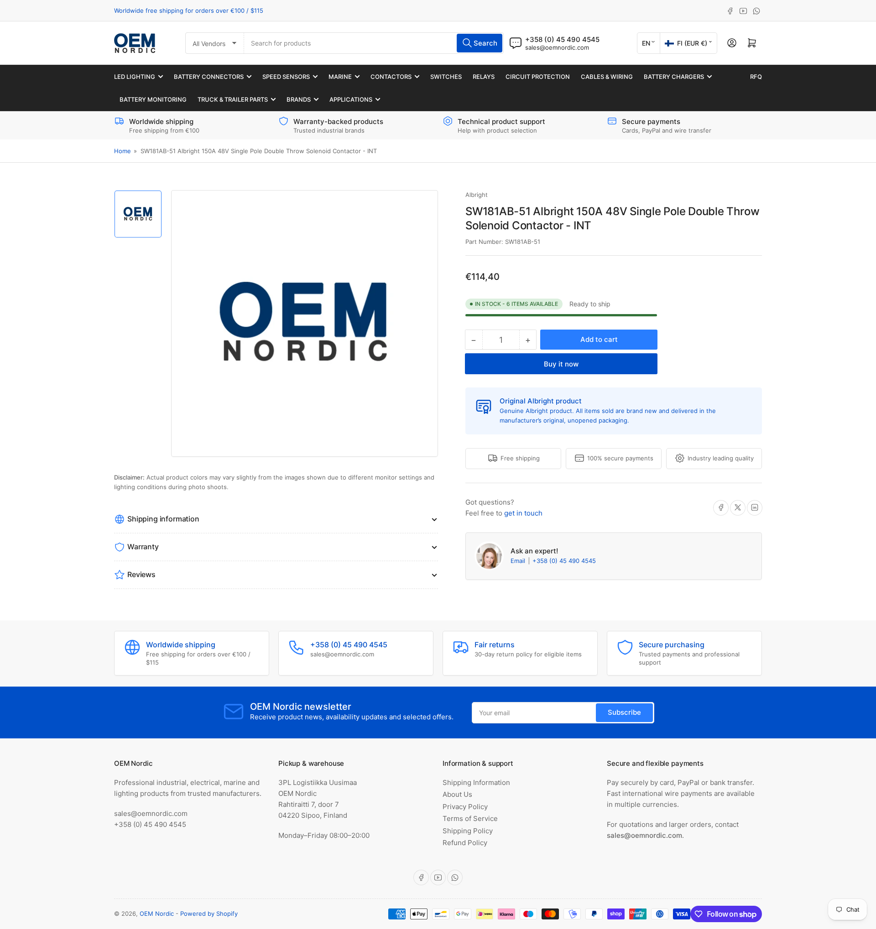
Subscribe (624, 712)
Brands (299, 99)
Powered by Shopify (209, 913)
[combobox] (374, 43)
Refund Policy (465, 842)
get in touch (523, 512)
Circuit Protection (538, 76)
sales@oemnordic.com (557, 47)
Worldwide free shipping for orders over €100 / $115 (188, 10)
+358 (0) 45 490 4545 (564, 560)
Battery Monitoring (153, 99)
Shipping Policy (468, 830)
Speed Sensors (286, 76)
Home (122, 151)
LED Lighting (134, 76)
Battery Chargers (674, 76)
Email (519, 560)
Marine (340, 76)
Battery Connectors (209, 76)
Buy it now (561, 364)
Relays (484, 76)
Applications (350, 99)
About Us (457, 794)
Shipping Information (476, 782)
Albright (476, 194)
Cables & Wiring (607, 76)
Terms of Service (470, 818)
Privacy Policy (465, 806)
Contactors (391, 76)
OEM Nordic (157, 913)
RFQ (756, 76)
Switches (446, 76)
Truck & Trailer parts (233, 99)
